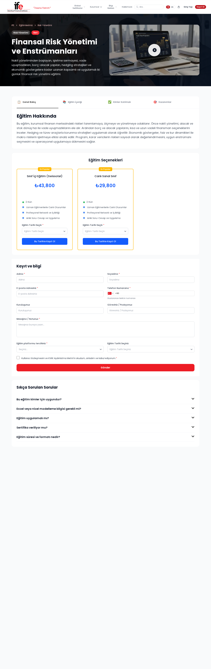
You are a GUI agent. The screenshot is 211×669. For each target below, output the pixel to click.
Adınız (21, 273)
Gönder (105, 367)
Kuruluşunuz (23, 304)
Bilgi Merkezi (111, 6)
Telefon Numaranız (119, 288)
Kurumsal (94, 7)
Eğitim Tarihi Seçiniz (118, 343)
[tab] (37, 102)
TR (168, 7)
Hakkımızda (127, 7)
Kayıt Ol (201, 7)
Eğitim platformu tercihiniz (32, 343)
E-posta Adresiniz (27, 288)
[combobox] (110, 293)
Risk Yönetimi (45, 25)
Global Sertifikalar (77, 6)
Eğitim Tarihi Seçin (32, 225)
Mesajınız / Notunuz (28, 318)
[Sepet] (179, 7)
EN (172, 7)
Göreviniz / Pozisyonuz (119, 304)
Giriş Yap (188, 7)
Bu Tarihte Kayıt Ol (44, 241)
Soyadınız (113, 273)
